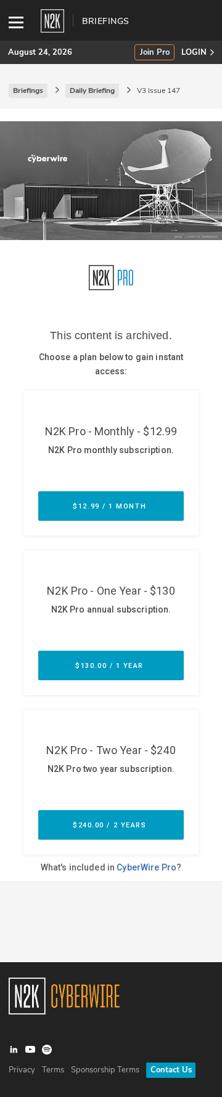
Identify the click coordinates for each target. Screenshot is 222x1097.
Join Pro (155, 53)
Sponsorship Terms (105, 1069)
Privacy (22, 1069)
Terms (53, 1069)
